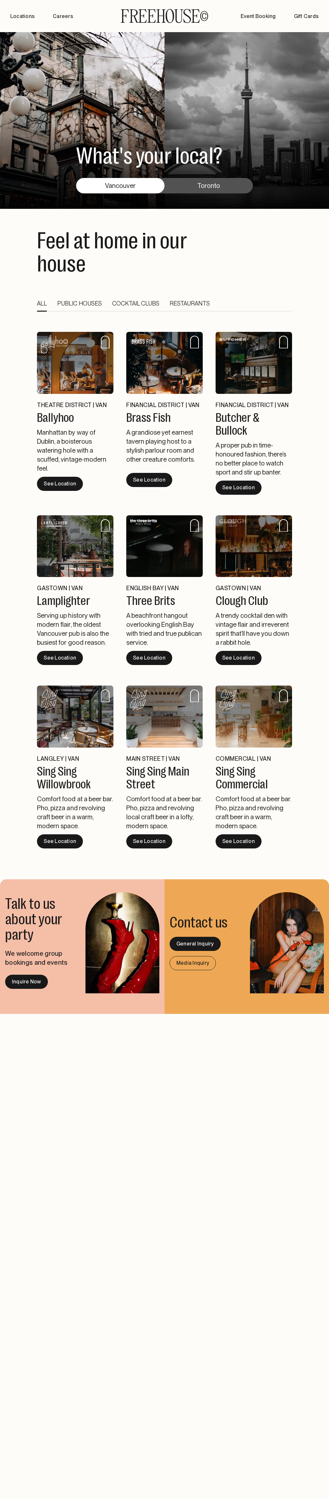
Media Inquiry (192, 963)
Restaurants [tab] (190, 303)
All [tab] (42, 303)
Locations (22, 16)
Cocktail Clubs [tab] (135, 303)
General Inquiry (195, 944)
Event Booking (258, 16)
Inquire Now (26, 982)
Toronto (208, 186)
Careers (63, 16)
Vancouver (120, 186)
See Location (60, 484)
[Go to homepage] (164, 16)
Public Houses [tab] (79, 303)
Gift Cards (306, 16)
